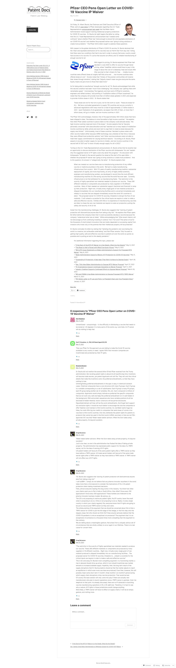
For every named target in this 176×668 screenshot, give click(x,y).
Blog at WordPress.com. (103, 663)
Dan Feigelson (80, 318)
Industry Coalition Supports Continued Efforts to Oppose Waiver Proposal (101, 269)
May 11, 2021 (80, 321)
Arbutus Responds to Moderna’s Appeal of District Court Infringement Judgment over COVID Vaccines (38, 95)
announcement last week (90, 29)
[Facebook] (32, 117)
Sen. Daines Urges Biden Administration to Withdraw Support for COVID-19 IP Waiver (95, 646)
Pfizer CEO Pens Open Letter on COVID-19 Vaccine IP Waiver (102, 10)
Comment (130, 625)
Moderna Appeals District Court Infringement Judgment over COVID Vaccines (36, 103)
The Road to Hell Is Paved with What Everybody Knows (95, 247)
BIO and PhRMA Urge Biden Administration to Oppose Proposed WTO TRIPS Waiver (104, 274)
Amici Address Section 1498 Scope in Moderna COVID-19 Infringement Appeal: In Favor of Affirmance (39, 86)
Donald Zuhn (80, 20)
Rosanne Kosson (81, 366)
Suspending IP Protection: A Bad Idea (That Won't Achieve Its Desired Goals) (102, 260)
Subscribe (32, 30)
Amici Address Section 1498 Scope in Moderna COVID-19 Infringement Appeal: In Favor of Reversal (39, 78)
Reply (77, 336)
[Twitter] (28, 117)
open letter (84, 27)
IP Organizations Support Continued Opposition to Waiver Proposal (99, 267)
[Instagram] (36, 117)
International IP (80, 302)
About (28, 26)
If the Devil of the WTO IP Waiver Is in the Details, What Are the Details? (100, 245)
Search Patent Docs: (34, 46)
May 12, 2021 (80, 435)
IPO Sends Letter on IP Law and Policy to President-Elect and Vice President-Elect (104, 279)
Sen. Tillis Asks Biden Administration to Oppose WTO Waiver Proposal (100, 264)
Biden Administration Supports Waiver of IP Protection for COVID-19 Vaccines (102, 255)
